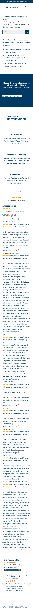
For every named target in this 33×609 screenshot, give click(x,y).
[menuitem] (24, 6)
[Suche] (24, 6)
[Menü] (28, 6)
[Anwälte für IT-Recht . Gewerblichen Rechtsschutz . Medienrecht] (13, 6)
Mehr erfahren (21, 550)
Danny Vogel (15, 576)
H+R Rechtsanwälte (11, 560)
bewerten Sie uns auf (11, 570)
